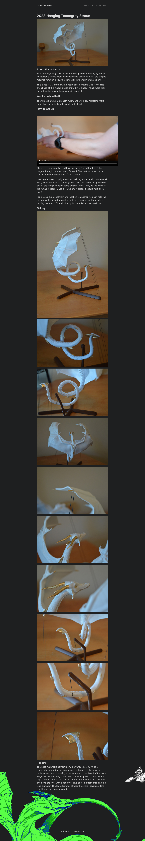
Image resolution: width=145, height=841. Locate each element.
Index (98, 5)
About (105, 5)
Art (93, 5)
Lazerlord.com (44, 5)
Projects (85, 5)
